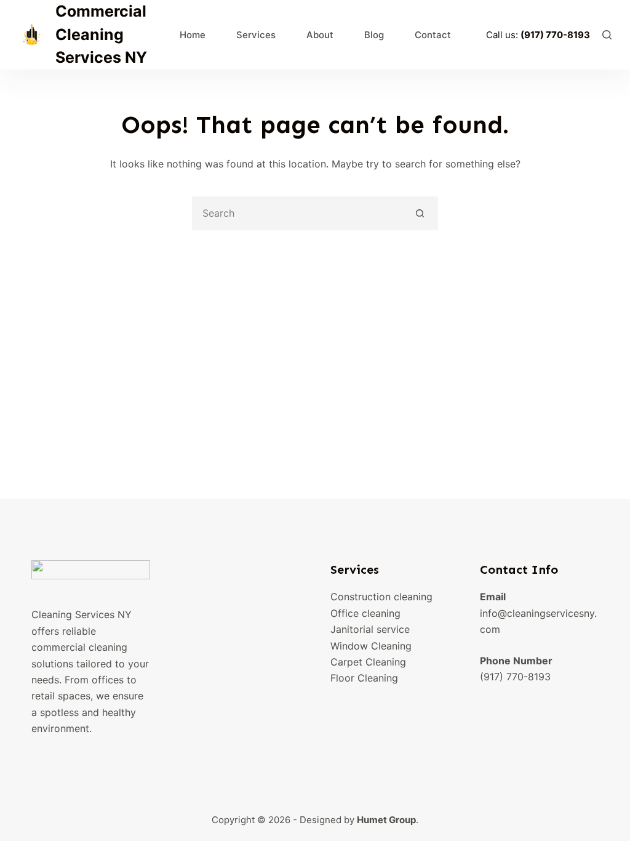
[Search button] (420, 213)
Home (192, 35)
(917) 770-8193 (555, 35)
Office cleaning (365, 613)
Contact (433, 35)
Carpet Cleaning (368, 662)
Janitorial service (370, 629)
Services (256, 35)
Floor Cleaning (364, 678)
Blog (374, 35)
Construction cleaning (381, 596)
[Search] (607, 34)
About (319, 35)
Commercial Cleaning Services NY (101, 34)
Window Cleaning (371, 646)
